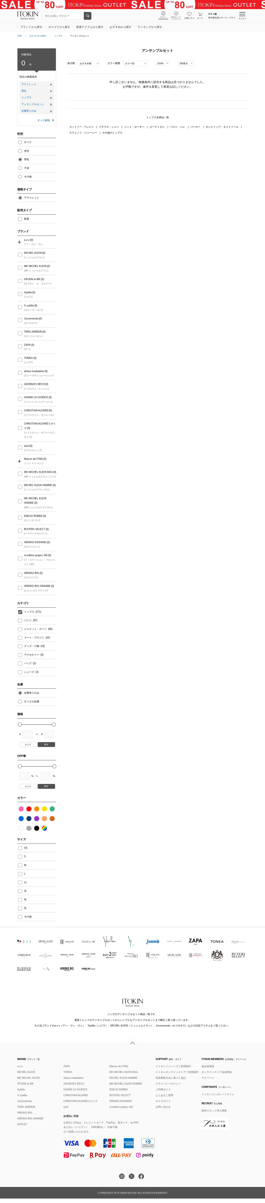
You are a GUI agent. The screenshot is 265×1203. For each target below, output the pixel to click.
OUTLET (22, 1124)
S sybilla (29, 305)
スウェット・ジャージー (83, 132)
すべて (28, 142)
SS (26, 847)
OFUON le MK (32, 279)
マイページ (208, 1077)
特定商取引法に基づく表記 (171, 1077)
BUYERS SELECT (34, 529)
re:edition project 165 (36, 555)
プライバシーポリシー (168, 1083)
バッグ (28, 663)
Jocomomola (31, 318)
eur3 (26, 445)
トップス (58, 36)
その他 (28, 176)
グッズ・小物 (32, 646)
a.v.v (26, 239)
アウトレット (28, 84)
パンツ (28, 620)
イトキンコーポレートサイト (218, 1094)
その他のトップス (112, 132)
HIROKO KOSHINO (35, 542)
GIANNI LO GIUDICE (36, 397)
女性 (26, 150)
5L (25, 908)
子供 (26, 168)
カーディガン (157, 126)
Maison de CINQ (33, 458)
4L (25, 899)
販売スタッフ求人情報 (214, 1110)
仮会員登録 (208, 1066)
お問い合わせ (163, 1106)
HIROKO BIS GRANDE (37, 586)
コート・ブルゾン (34, 637)
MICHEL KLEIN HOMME (38, 485)
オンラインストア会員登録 (217, 1072)
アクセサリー (32, 654)
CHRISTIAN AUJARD (36, 410)
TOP (19, 36)
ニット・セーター (134, 126)
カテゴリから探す (37, 36)
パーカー (195, 126)
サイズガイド (163, 1101)
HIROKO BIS (31, 573)
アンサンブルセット (32, 104)
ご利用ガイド (163, 1089)
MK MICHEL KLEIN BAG (38, 472)
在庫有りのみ (28, 110)
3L (25, 890)
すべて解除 (43, 120)
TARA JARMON (33, 331)
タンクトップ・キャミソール (222, 126)
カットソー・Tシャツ (81, 126)
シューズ (29, 672)
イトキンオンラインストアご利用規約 (177, 1072)
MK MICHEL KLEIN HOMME (35, 500)
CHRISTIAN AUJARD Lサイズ (39, 426)
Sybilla (28, 292)
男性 (23, 90)
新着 (26, 218)
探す (46, 744)
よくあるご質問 (164, 1095)
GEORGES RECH (34, 384)
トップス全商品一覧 (157, 117)
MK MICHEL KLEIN (35, 266)
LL (25, 882)
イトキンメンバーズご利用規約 (173, 1066)
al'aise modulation (34, 371)
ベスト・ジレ (178, 126)
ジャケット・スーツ (36, 629)
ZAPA (27, 344)
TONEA (28, 358)
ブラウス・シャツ (109, 126)
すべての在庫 (31, 701)
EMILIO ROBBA (33, 515)
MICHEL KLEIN (33, 252)
